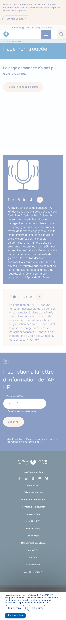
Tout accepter (15, 608)
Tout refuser (36, 608)
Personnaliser (15, 615)
